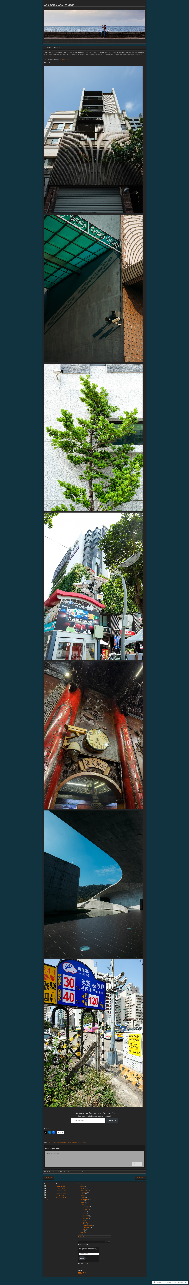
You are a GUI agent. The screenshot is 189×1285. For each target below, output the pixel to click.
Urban (70, 1172)
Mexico (85, 1222)
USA (84, 1229)
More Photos (47, 1200)
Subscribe (112, 1120)
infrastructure (55, 1142)
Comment (137, 1164)
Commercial (84, 1192)
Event (82, 1195)
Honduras (85, 1218)
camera (49, 1142)
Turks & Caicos (87, 1227)
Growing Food (84, 1199)
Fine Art (70, 42)
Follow (82, 1258)
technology (79, 1142)
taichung (69, 1142)
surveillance (62, 1142)
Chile (84, 1211)
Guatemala (86, 1217)
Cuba (84, 1213)
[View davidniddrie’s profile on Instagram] (79, 1273)
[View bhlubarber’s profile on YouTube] (83, 1273)
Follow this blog (83, 1245)
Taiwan (74, 1142)
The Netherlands (87, 1225)
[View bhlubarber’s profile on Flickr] (87, 1273)
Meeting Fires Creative (59, 4)
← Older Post (48, 1177)
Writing (77, 42)
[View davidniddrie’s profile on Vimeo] (85, 1273)
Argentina (85, 1206)
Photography (56, 1172)
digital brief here (66, 59)
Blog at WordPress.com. (49, 1279)
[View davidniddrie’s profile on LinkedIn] (81, 1273)
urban (84, 1142)
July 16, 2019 (47, 1172)
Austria (85, 1208)
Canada (85, 1209)
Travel (47, 42)
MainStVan (85, 42)
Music (82, 1201)
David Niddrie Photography (100, 42)
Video (79, 1234)
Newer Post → (140, 1177)
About (114, 42)
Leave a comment (78, 1172)
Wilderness (84, 1232)
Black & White (84, 1190)
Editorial (83, 1194)
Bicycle (62, 42)
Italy (84, 1220)
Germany (85, 1215)
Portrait (55, 42)
